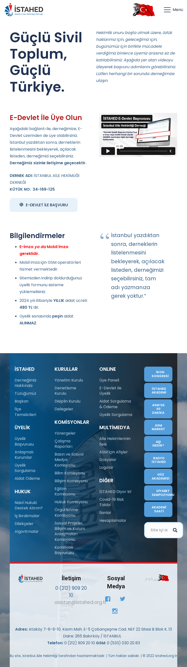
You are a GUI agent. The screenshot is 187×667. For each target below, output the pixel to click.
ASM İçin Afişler (113, 452)
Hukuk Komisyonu (71, 502)
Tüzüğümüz (25, 393)
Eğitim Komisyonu (65, 491)
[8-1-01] (142, 9)
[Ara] (175, 530)
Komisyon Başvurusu (64, 550)
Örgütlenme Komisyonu (66, 512)
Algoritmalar (27, 531)
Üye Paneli (109, 380)
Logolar (106, 467)
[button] (173, 10)
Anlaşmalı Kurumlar (24, 454)
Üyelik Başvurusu (24, 441)
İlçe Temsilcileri (25, 411)
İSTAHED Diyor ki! (115, 491)
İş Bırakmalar (27, 516)
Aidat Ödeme (27, 478)
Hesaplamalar (112, 520)
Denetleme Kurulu (65, 390)
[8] (156, 577)
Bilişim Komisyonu (71, 481)
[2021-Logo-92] (24, 10)
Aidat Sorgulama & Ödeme (115, 403)
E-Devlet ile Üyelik (110, 390)
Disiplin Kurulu (67, 401)
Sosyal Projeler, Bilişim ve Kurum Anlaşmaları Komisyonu (70, 531)
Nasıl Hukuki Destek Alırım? (29, 505)
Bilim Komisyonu (70, 473)
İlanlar (105, 512)
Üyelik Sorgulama (25, 467)
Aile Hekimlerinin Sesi (115, 441)
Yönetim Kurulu (69, 380)
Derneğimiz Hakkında (26, 382)
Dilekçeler (24, 523)
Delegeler (64, 409)
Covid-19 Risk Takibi (111, 502)
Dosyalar (107, 459)
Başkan (21, 401)
